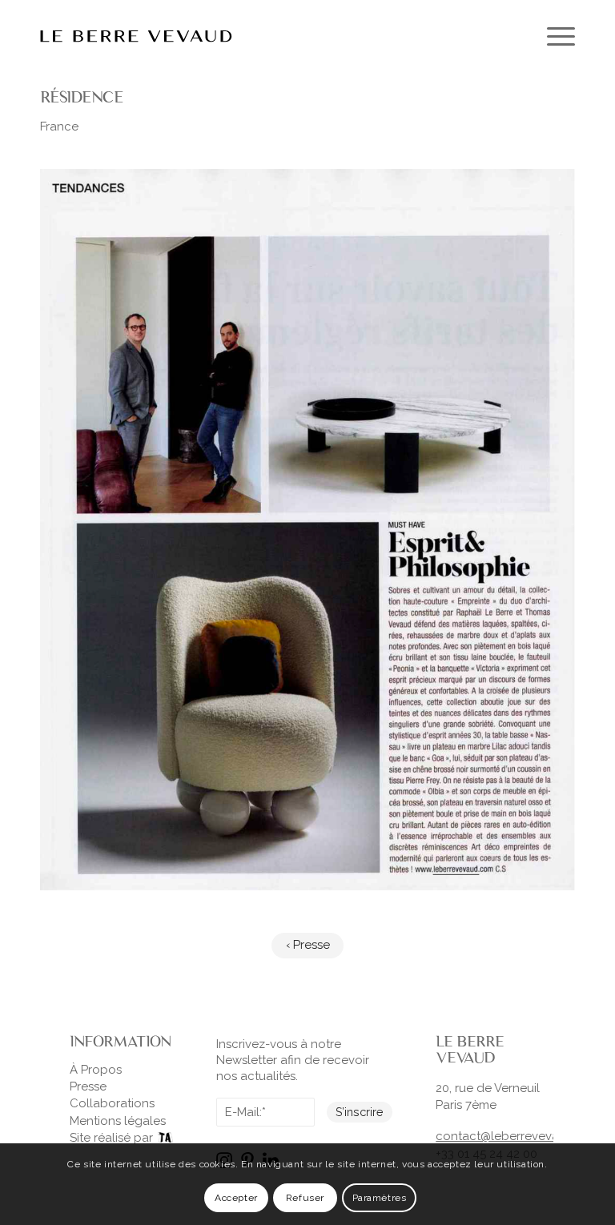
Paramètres (379, 1197)
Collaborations (112, 1103)
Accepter (236, 1197)
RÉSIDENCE (81, 97)
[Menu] (553, 36)
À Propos (96, 1069)
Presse (88, 1086)
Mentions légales (118, 1121)
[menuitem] (553, 36)
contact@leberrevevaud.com (519, 1136)
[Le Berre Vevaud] (136, 36)
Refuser (305, 1197)
